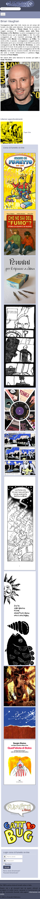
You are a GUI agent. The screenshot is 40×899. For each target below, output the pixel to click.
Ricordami (8, 864)
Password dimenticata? (10, 873)
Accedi (7, 867)
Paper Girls (27, 132)
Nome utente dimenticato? (11, 871)
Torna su (37, 897)
